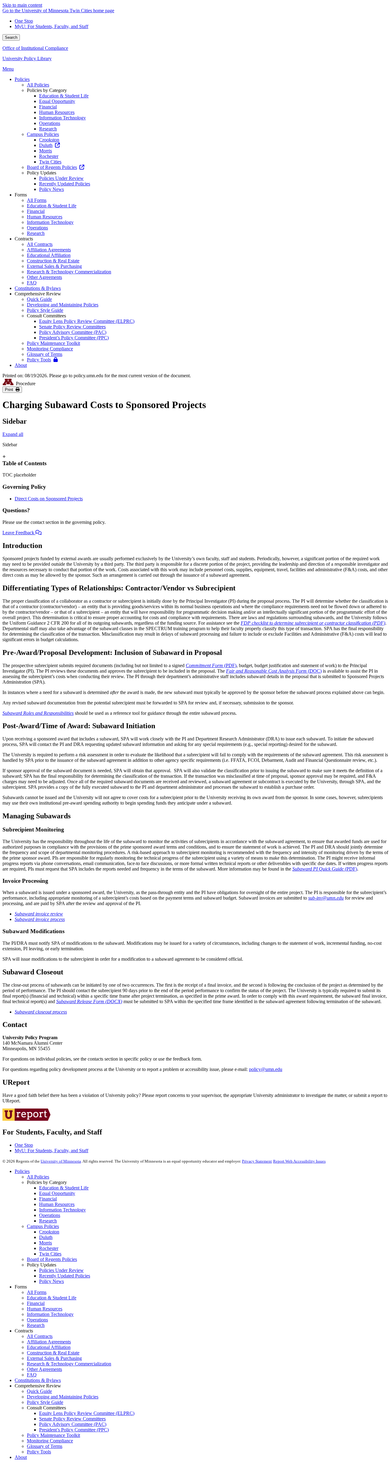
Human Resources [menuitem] (57, 112)
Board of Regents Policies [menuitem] (52, 167)
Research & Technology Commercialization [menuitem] (69, 271)
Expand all (12, 434)
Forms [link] (21, 194)
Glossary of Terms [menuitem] (44, 354)
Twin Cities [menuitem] (50, 161)
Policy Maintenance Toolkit (53, 1435)
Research (48, 1220)
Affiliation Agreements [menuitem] (49, 249)
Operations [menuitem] (49, 123)
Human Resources (57, 1204)
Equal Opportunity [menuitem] (57, 101)
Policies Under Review (61, 1270)
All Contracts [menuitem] (40, 244)
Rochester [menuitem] (48, 156)
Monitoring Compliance (50, 1440)
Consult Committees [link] (46, 315)
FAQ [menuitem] (32, 282)
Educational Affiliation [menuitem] (49, 255)
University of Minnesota (61, 1161)
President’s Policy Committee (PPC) (74, 1429)
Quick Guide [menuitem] (39, 299)
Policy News (51, 1281)
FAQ (32, 1374)
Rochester (48, 1248)
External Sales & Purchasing (54, 1358)
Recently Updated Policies (64, 1275)
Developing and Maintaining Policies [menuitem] (62, 304)
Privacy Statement (257, 1161)
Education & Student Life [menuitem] (64, 95)
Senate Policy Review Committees (72, 1418)
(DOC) (274, 671)
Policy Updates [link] (41, 172)
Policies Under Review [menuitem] (61, 178)
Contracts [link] (24, 238)
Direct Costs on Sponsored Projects (49, 498)
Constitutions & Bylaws (38, 1380)
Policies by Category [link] (47, 90)
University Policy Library (27, 58)
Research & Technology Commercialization (69, 1363)
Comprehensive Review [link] (38, 293)
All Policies (38, 1176)
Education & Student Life (64, 1187)
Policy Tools (39, 1451)
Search (11, 37)
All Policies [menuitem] (38, 84)
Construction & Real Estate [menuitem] (53, 260)
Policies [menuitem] (22, 79)
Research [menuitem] (48, 128)
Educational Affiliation (49, 1347)
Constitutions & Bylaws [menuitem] (38, 288)
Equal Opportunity (57, 1193)
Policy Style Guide (45, 1402)
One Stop (24, 21)
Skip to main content (22, 5)
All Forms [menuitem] (36, 200)
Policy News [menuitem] (51, 189)
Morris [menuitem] (45, 150)
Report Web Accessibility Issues (299, 1161)
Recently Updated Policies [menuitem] (64, 183)
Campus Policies (43, 1226)
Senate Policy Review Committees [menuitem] (72, 326)
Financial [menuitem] (48, 106)
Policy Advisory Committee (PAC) (72, 1424)
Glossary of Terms (44, 1446)
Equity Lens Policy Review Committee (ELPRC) (86, 1413)
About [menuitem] (21, 365)
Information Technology (62, 1209)
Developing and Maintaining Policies (62, 1396)
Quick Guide (39, 1391)
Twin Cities (50, 1253)
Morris (45, 1242)
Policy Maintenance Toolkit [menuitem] (53, 343)
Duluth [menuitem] (46, 145)
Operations (49, 1215)
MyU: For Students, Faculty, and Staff (51, 26)
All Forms (36, 1292)
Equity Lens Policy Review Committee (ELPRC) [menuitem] (86, 321)
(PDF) (211, 665)
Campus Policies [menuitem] (43, 134)
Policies (22, 1171)
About (21, 1457)
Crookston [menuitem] (49, 139)
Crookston (49, 1231)
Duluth (46, 1237)
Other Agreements (44, 1369)
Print (10, 389)
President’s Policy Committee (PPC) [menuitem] (74, 337)
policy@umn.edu (265, 1069)
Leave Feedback (18, 532)
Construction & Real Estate (53, 1352)
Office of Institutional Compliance (35, 48)
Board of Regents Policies (52, 1259)
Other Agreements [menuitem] (44, 277)
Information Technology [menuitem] (62, 117)
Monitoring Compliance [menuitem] (50, 348)
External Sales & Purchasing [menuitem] (54, 266)
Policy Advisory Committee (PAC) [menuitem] (72, 332)
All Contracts (40, 1336)
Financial (48, 1198)
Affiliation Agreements (49, 1341)
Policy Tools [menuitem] (39, 359)
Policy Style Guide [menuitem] (45, 310)
